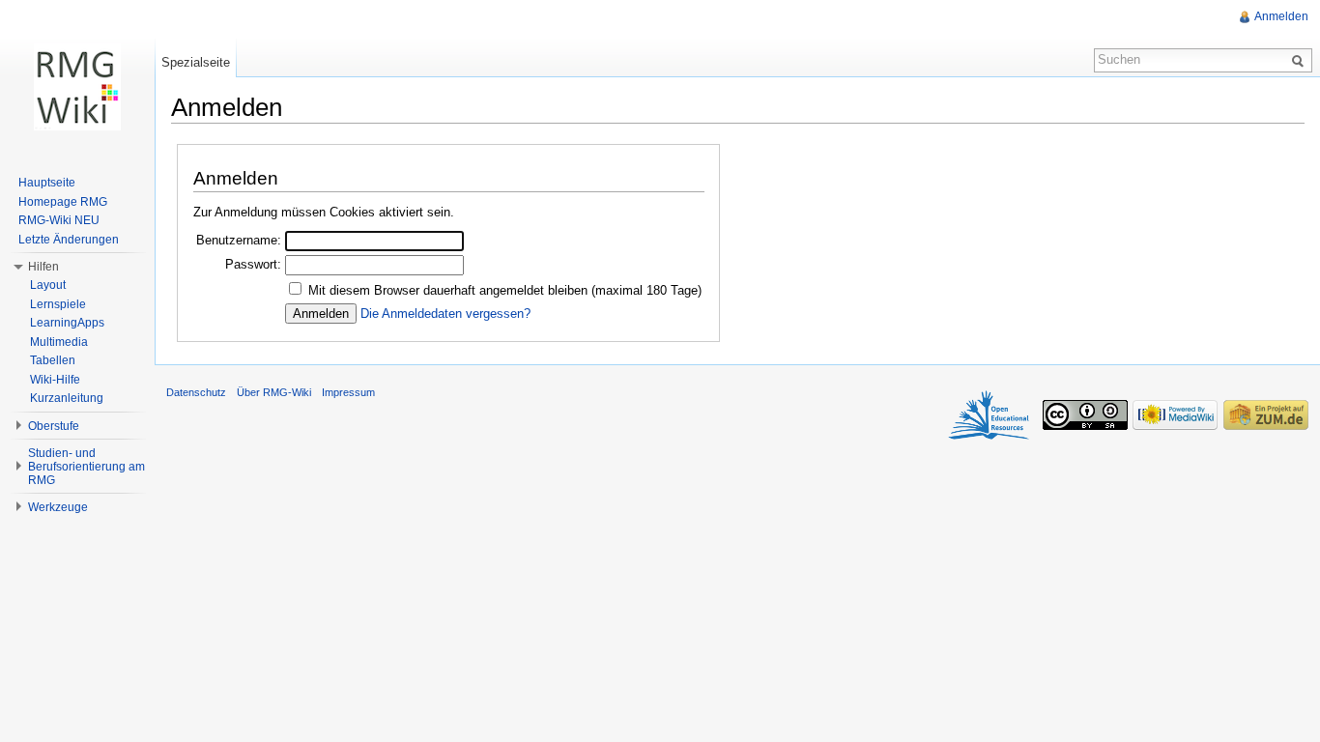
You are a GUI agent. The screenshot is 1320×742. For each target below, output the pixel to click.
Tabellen (52, 360)
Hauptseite (46, 182)
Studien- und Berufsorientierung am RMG (86, 466)
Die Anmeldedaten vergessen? (445, 313)
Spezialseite (195, 62)
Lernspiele (58, 304)
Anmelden (1281, 16)
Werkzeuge (58, 507)
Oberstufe (53, 426)
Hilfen (43, 266)
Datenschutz (196, 392)
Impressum (348, 392)
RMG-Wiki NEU (59, 220)
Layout (48, 285)
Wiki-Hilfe (55, 379)
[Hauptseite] (77, 87)
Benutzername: (238, 240)
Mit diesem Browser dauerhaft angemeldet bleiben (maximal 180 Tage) (505, 290)
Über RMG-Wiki (274, 392)
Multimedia (59, 342)
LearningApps (67, 322)
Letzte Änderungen (68, 239)
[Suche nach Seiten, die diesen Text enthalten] (1300, 60)
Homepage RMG (62, 202)
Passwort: (253, 264)
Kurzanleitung (66, 398)
